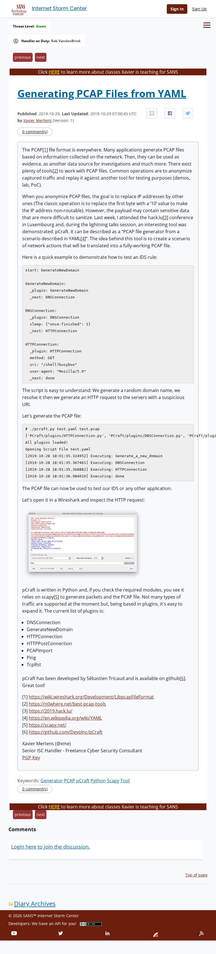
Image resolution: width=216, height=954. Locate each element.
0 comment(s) (35, 131)
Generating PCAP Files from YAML (101, 93)
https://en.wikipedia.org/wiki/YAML (65, 718)
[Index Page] (18, 8)
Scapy (113, 781)
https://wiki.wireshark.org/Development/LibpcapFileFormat (91, 697)
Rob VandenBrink (65, 41)
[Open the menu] (207, 25)
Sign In (177, 9)
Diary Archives (34, 903)
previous (23, 57)
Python (98, 781)
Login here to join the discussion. (50, 846)
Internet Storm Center (59, 8)
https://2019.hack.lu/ (50, 711)
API (58, 923)
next (41, 57)
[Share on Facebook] (170, 113)
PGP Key (31, 757)
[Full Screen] (152, 113)
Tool (125, 781)
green (41, 26)
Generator (51, 781)
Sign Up (199, 9)
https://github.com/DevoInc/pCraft (65, 732)
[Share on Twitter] (188, 113)
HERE (54, 72)
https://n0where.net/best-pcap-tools (67, 704)
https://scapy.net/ (47, 725)
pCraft (82, 781)
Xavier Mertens (37, 120)
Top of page (196, 875)
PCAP (69, 781)
